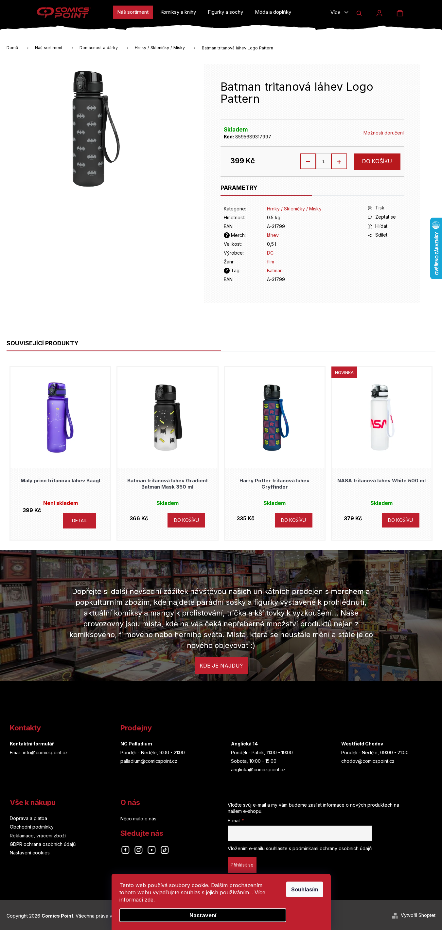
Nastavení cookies (30, 852)
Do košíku (377, 161)
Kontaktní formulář (32, 743)
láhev (273, 235)
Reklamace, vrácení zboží (38, 835)
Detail (79, 520)
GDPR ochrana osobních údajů (43, 844)
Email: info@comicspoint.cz (39, 752)
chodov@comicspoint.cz (368, 761)
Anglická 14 (244, 743)
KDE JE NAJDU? (221, 665)
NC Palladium (136, 743)
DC (270, 253)
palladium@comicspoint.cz (148, 761)
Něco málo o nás (138, 818)
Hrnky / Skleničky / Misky (294, 208)
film (270, 261)
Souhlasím (304, 889)
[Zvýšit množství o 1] (339, 161)
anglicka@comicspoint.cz (258, 769)
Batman (275, 270)
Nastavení (202, 915)
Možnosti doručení (383, 132)
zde (149, 899)
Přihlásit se (242, 864)
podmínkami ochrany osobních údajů (332, 848)
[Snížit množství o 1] (308, 161)
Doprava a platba (28, 818)
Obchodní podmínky (32, 827)
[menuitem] (133, 12)
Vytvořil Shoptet (418, 915)
